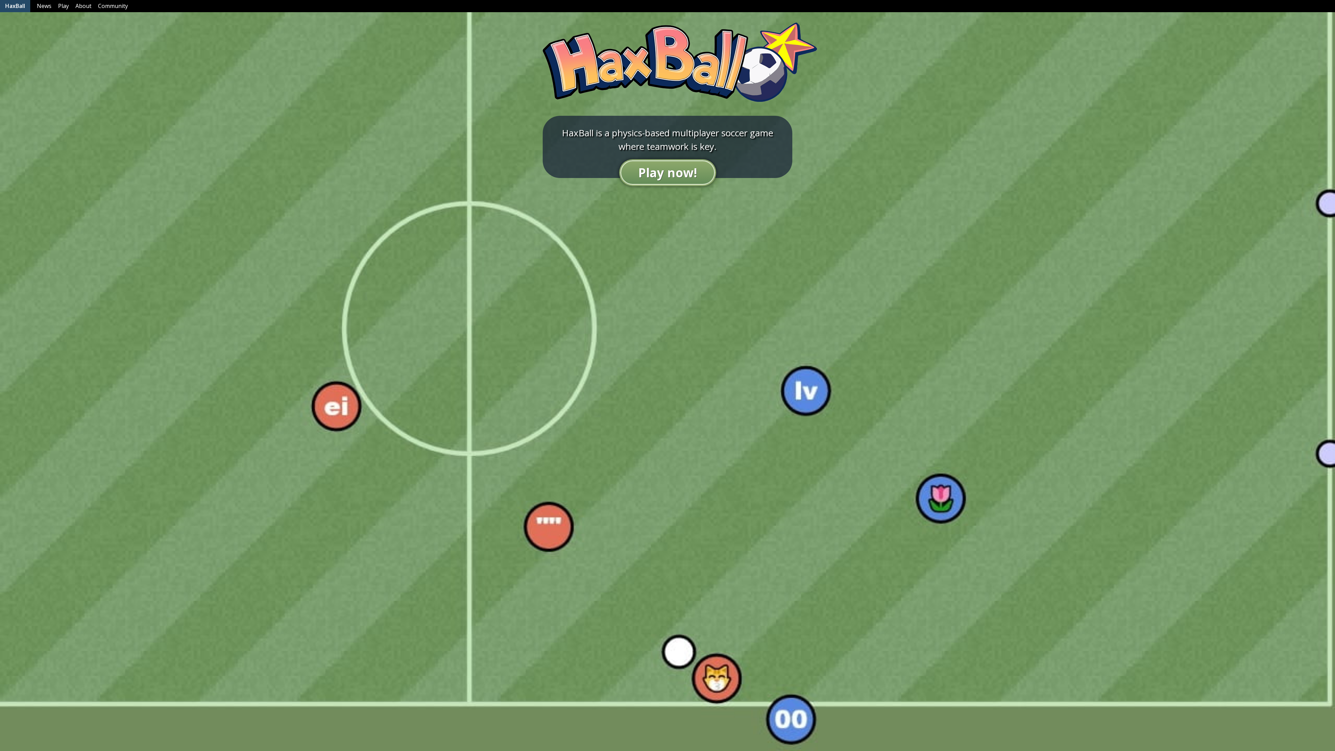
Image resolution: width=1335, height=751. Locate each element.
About (83, 6)
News (44, 6)
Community (113, 6)
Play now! (667, 172)
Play (63, 6)
